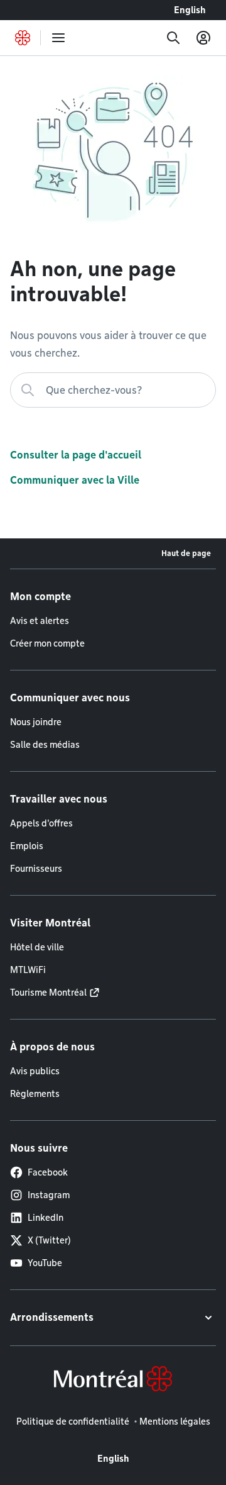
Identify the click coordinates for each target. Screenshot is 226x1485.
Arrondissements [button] (52, 1317)
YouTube (45, 1263)
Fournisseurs (36, 869)
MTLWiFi (28, 970)
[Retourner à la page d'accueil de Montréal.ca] (22, 37)
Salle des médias (45, 745)
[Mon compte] (203, 37)
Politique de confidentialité (72, 1421)
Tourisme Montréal (48, 992)
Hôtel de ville (37, 947)
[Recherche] (173, 37)
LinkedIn (45, 1218)
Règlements (35, 1094)
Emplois (26, 846)
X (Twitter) (49, 1240)
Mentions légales (174, 1421)
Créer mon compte (47, 643)
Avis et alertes (39, 621)
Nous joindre (36, 722)
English (190, 10)
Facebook (48, 1172)
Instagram (49, 1195)
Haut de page (186, 553)
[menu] (58, 37)
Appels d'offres (41, 823)
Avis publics (35, 1071)
